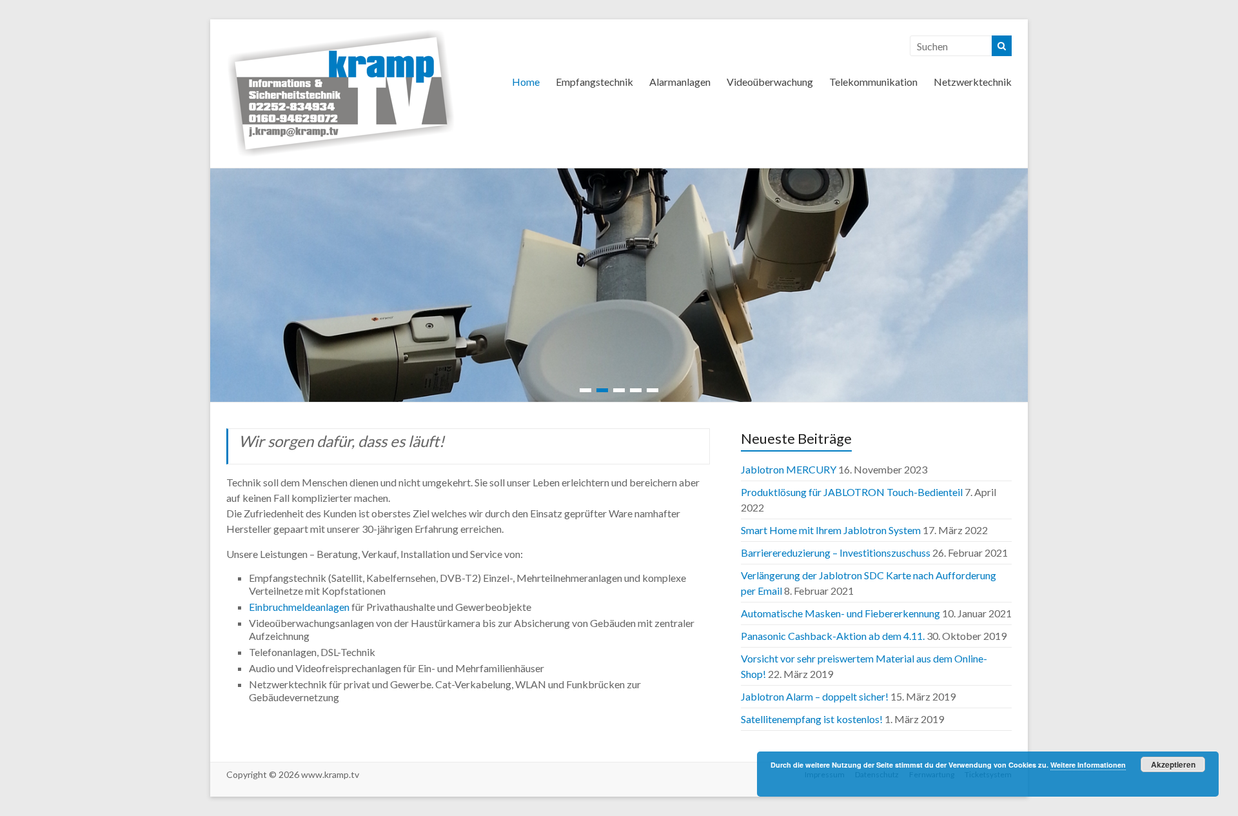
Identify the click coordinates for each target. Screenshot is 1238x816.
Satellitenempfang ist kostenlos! (812, 719)
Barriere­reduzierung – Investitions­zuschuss (835, 552)
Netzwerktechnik (973, 81)
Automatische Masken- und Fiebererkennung (840, 613)
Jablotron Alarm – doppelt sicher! (815, 696)
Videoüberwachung (770, 81)
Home (526, 81)
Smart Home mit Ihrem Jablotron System (831, 530)
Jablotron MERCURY (788, 469)
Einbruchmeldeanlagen (299, 607)
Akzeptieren (1173, 764)
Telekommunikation (873, 81)
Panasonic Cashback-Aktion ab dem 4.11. (833, 636)
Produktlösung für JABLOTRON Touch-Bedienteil (852, 492)
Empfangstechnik (594, 81)
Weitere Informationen (1088, 765)
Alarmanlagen (680, 81)
